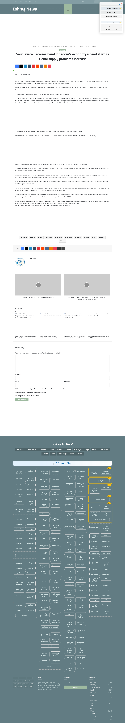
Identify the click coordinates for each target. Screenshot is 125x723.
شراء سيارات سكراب (44, 608)
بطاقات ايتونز (69, 637)
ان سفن (105, 535)
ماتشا (69, 663)
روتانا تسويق (106, 574)
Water (63, 241)
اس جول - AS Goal (19, 510)
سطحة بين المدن (55, 588)
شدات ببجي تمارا (69, 537)
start (94, 237)
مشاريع (44, 499)
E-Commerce (31, 449)
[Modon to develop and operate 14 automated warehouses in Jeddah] (50, 324)
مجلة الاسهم (106, 546)
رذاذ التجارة (94, 590)
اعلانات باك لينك (55, 505)
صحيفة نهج (105, 558)
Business (20, 449)
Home (15, 1)
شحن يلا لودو (81, 630)
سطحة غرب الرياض (44, 595)
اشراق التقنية (94, 527)
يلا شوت (55, 513)
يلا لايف (49, 646)
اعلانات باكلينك (44, 505)
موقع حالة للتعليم (80, 520)
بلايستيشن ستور (80, 643)
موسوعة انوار (106, 612)
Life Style (85, 9)
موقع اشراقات (105, 514)
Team (25, 1)
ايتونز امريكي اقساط (69, 607)
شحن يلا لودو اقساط (69, 557)
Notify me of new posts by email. (28, 396)
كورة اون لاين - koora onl (30, 503)
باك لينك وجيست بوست (80, 506)
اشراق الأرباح (94, 611)
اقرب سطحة (44, 600)
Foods (52, 449)
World (30, 1)
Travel (72, 453)
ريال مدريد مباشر (55, 526)
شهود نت (95, 595)
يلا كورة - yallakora (19, 502)
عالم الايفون (106, 553)
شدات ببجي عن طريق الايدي (69, 592)
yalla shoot (44, 514)
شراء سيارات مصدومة (44, 621)
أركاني (106, 600)
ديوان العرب (55, 499)
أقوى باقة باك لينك (44, 487)
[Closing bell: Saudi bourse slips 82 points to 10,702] (99, 324)
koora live (19, 485)
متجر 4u (80, 590)
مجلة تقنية (80, 513)
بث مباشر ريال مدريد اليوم (44, 640)
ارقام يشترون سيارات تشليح (55, 621)
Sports (61, 9)
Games (59, 449)
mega (87, 449)
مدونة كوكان (94, 553)
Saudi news (104, 449)
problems (69, 237)
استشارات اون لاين (95, 580)
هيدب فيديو (94, 585)
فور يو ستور (69, 584)
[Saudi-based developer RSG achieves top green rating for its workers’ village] (74, 324)
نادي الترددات (106, 579)
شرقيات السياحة (94, 606)
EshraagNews (31, 258)
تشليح (55, 607)
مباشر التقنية (95, 600)
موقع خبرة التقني (106, 563)
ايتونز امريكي (69, 550)
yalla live (50, 666)
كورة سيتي (44, 634)
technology (76, 9)
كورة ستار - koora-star (19, 472)
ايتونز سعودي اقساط (80, 558)
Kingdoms (59, 237)
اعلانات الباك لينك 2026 (69, 499)
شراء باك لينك (81, 471)
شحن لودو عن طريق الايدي (69, 631)
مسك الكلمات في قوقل (106, 528)
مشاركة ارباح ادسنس (95, 472)
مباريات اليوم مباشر (55, 519)
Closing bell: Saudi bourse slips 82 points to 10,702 (98, 337)
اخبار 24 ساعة (69, 519)
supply (102, 237)
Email (17, 382)
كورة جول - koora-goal (30, 479)
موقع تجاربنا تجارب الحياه (44, 493)
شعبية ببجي (81, 637)
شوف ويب (94, 541)
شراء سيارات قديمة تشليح (50, 627)
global (33, 237)
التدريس (80, 491)
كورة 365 (55, 634)
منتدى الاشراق (80, 499)
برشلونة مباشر (44, 519)
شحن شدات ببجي (80, 623)
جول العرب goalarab (55, 640)
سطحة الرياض (55, 582)
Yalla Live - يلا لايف (19, 495)
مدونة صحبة (106, 605)
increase (49, 237)
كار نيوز (94, 558)
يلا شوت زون (30, 610)
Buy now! (41, 1)
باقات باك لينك (69, 477)
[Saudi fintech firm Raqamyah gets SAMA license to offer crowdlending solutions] (26, 324)
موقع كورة (24, 555)
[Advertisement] (62, 28)
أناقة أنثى (95, 562)
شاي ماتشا (80, 668)
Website (67, 382)
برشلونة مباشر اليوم (44, 654)
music (94, 449)
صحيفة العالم (69, 526)
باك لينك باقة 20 (44, 480)
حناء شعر (69, 657)
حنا (81, 663)
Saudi (87, 237)
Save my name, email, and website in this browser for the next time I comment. (44, 389)
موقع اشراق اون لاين (95, 514)
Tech (35, 1)
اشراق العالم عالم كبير (69, 492)
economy (24, 237)
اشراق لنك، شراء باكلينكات (80, 485)
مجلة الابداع (94, 574)
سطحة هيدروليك (44, 588)
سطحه (44, 581)
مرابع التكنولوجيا (94, 536)
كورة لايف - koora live (30, 583)
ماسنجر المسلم (100, 499)
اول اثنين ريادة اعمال (105, 472)
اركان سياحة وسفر (100, 519)
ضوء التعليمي (106, 507)
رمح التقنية (105, 590)
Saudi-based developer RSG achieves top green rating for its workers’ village (74, 337)
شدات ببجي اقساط (80, 536)
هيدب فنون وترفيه (80, 527)
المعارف (106, 585)
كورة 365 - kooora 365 (30, 510)
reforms (78, 237)
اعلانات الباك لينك (69, 484)
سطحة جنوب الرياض (55, 601)
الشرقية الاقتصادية (94, 547)
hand (40, 237)
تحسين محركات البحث (94, 490)
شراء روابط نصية (80, 477)
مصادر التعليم (69, 504)
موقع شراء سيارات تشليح (44, 615)
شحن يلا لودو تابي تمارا (69, 600)
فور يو (69, 614)
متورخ (106, 569)
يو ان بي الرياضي (69, 514)
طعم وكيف (106, 595)
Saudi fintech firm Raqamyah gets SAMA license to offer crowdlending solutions (25, 337)
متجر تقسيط (69, 571)
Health (68, 449)
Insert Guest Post (51, 9)
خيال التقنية (106, 541)
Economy (68, 9)
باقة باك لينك (106, 488)
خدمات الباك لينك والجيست (55, 473)
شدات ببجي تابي (69, 543)
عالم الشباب (100, 480)
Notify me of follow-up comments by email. (31, 392)
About (20, 1)
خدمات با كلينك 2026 (55, 493)
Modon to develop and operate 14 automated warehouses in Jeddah (49, 337)
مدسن (95, 569)
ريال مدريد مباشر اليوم (55, 654)
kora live (19, 519)
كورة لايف (30, 524)
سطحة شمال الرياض (56, 595)
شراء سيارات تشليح (55, 615)
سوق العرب (55, 479)
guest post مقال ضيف (44, 472)
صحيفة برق (94, 507)
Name (18, 374)
